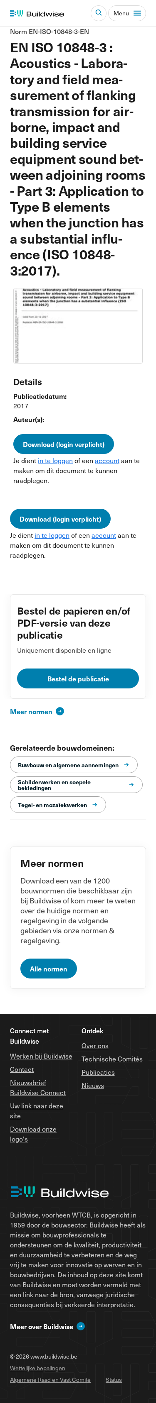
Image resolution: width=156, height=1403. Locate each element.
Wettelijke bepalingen (37, 1368)
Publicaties (98, 1072)
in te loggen (55, 460)
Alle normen (48, 968)
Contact (22, 1069)
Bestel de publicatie (78, 678)
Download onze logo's (33, 1134)
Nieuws (93, 1085)
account (107, 460)
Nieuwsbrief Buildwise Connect (38, 1087)
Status (114, 1379)
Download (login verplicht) (63, 444)
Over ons (95, 1045)
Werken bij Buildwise (41, 1056)
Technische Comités (112, 1058)
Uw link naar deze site (36, 1110)
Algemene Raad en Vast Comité (50, 1379)
